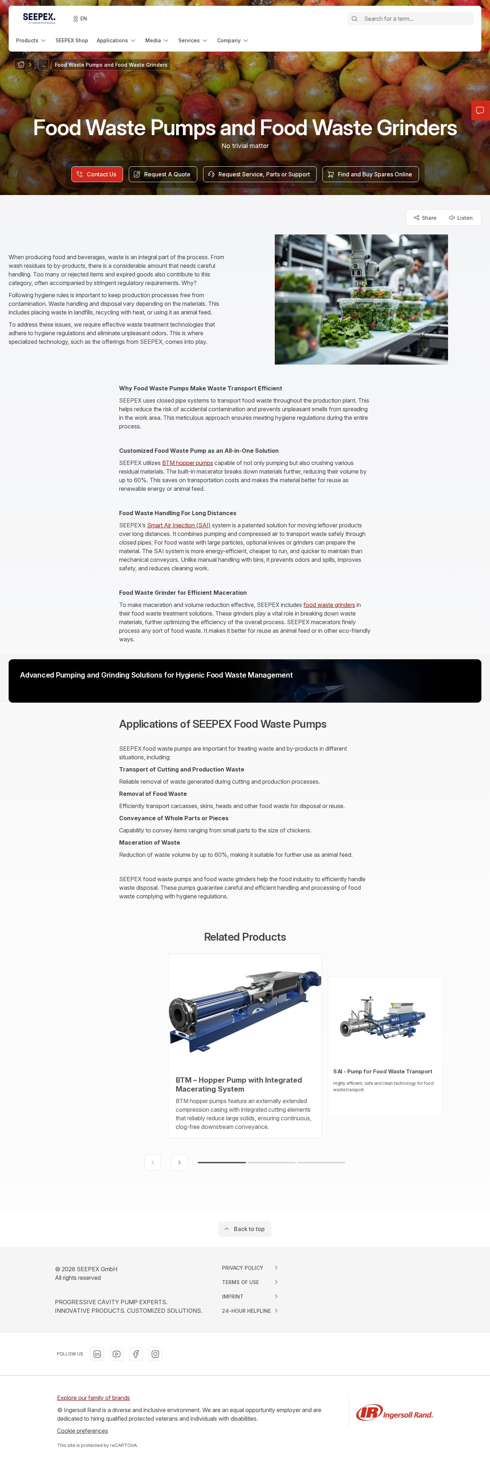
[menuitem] (31, 40)
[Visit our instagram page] (155, 1354)
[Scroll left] (153, 1162)
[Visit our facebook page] (136, 1354)
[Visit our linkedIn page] (97, 1354)
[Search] (354, 18)
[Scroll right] (179, 1162)
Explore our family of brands (93, 1397)
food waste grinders (329, 604)
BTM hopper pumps (187, 462)
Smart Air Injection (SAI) (179, 525)
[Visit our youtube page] (116, 1354)
